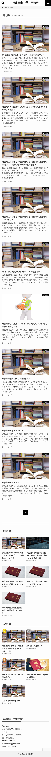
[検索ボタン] (3, 3)
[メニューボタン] (48, 3)
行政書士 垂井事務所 (25, 3)
